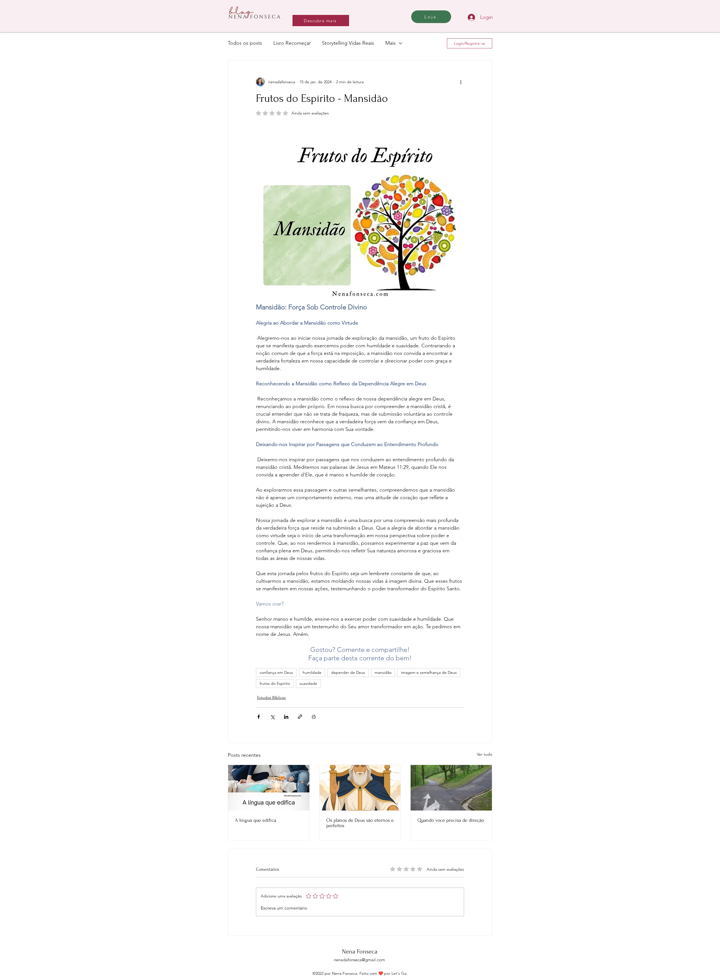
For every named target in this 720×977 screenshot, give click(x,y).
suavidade (308, 683)
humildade (312, 672)
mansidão (383, 672)
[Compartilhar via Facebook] (258, 716)
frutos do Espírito (275, 683)
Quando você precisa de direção (450, 820)
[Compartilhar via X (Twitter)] (272, 716)
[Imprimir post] (313, 716)
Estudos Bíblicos (271, 697)
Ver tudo (484, 754)
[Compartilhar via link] (300, 716)
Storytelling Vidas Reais (348, 43)
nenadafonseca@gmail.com (359, 959)
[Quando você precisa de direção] (451, 788)
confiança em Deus (276, 672)
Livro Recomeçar (292, 43)
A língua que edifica (255, 820)
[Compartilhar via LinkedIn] (286, 716)
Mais (390, 43)
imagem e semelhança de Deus (429, 672)
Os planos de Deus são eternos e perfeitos (360, 823)
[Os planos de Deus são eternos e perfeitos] (360, 788)
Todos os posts (245, 43)
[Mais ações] (460, 81)
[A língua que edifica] (268, 788)
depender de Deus (348, 672)
